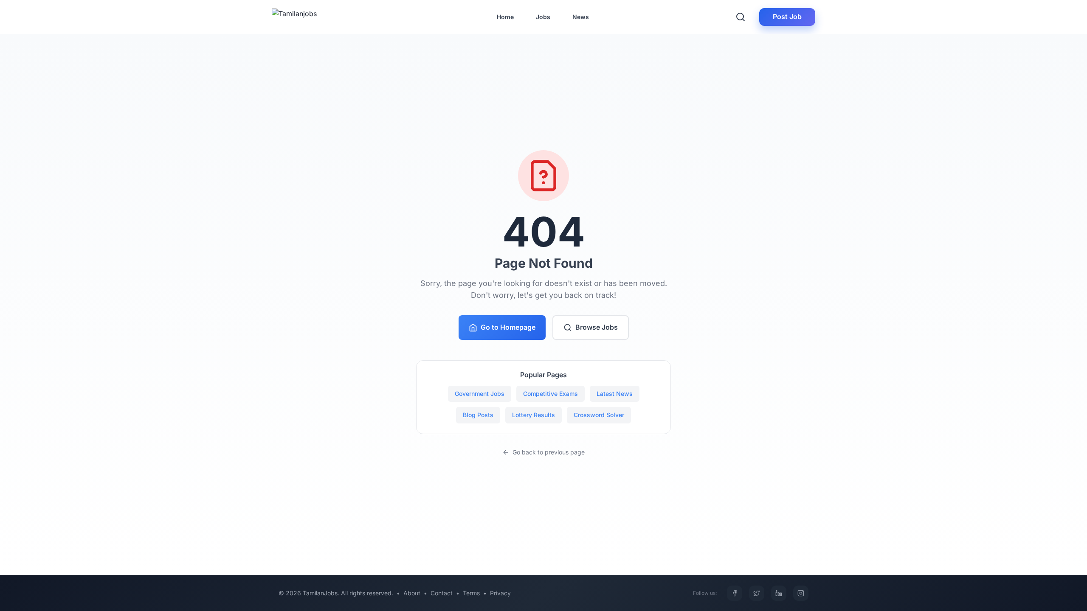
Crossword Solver (599, 414)
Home (505, 16)
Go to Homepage (508, 327)
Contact (442, 593)
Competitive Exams (550, 393)
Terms (471, 593)
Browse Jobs (596, 327)
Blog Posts (478, 414)
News (580, 16)
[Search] (740, 16)
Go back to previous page (549, 452)
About (411, 593)
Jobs (543, 16)
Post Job (787, 16)
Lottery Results (533, 414)
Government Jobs (479, 393)
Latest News (615, 393)
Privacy (500, 593)
